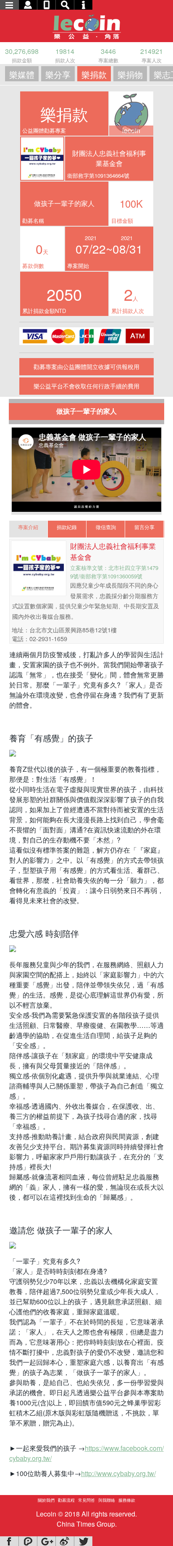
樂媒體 (21, 74)
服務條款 (126, 1500)
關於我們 (46, 1500)
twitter (83, 1541)
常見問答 (86, 1500)
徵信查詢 (106, 526)
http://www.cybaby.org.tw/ (118, 1473)
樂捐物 (130, 74)
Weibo (64, 1541)
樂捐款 (94, 74)
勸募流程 (66, 1500)
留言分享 (144, 526)
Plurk (27, 1541)
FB (9, 1541)
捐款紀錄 (67, 526)
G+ (46, 1541)
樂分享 (58, 74)
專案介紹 (28, 526)
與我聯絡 (106, 1500)
